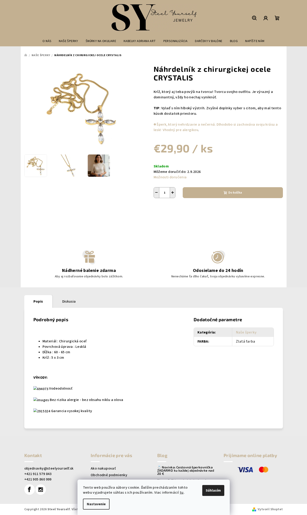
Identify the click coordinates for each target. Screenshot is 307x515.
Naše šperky (246, 332)
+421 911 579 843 (38, 473)
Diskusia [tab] (69, 301)
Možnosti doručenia (170, 177)
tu (182, 492)
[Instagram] (40, 489)
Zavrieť (164, 213)
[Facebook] (29, 489)
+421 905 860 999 (38, 479)
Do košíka (235, 192)
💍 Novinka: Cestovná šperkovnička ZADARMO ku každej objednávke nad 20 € (185, 470)
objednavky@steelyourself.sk (49, 468)
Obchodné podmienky (109, 475)
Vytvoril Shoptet (270, 509)
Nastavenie (96, 504)
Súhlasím (213, 490)
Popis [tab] (38, 301)
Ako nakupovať (103, 468)
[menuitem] (47, 41)
